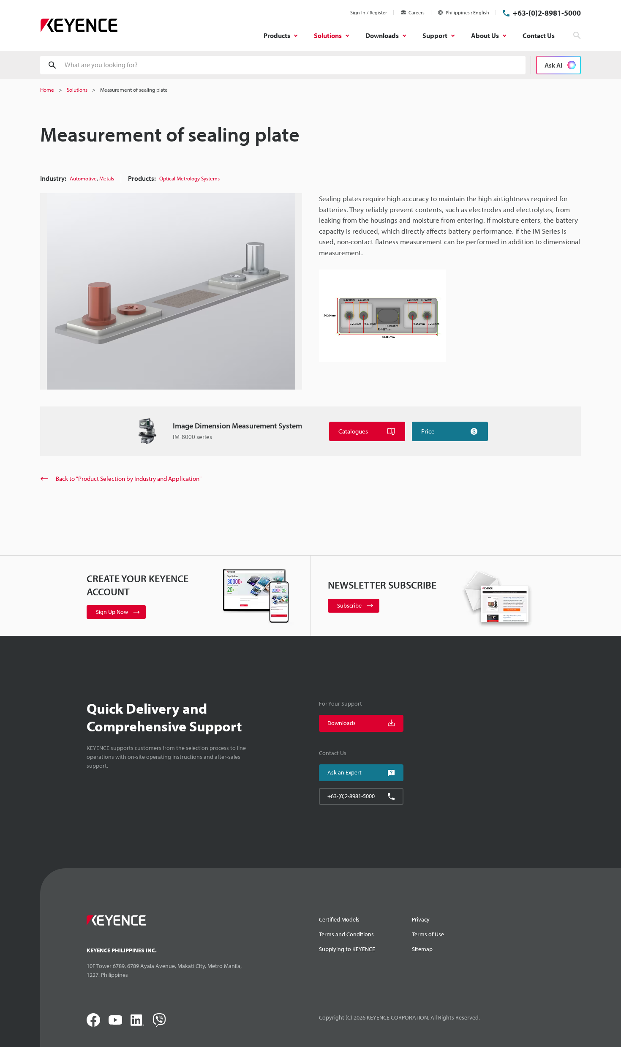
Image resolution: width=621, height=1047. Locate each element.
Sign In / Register (368, 12)
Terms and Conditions (346, 934)
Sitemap (422, 949)
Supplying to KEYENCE (347, 949)
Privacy (421, 919)
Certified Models (339, 919)
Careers (417, 12)
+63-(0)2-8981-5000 (547, 13)
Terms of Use (428, 934)
